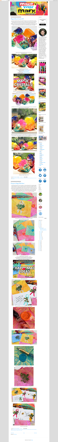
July (40, 233)
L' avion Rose (40, 147)
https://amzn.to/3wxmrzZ (25, 71)
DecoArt (14, 429)
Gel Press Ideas (19, 429)
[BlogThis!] (24, 428)
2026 (40, 221)
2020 (40, 240)
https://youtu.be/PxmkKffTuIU (32, 279)
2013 (40, 248)
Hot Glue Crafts (33, 429)
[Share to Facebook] (25, 428)
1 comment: (21, 428)
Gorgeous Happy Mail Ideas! (17, 183)
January (41, 239)
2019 (40, 241)
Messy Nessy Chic (41, 145)
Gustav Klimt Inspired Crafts (24, 429)
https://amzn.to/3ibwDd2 (26, 73)
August (41, 232)
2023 (40, 224)
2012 (40, 249)
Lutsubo (40, 151)
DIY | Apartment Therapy (42, 162)
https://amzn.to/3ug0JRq (27, 72)
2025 (40, 222)
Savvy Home (40, 160)
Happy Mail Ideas (29, 429)
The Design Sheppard (41, 149)
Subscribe (42, 24)
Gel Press (16, 429)
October (41, 231)
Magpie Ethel (40, 158)
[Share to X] (25, 428)
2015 (40, 246)
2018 (40, 242)
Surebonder (14, 430)
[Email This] (23, 428)
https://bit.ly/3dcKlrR (26, 70)
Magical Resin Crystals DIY (17, 19)
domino (40, 165)
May (40, 234)
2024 (40, 223)
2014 (40, 247)
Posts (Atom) (15, 434)
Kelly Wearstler (41, 164)
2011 (40, 250)
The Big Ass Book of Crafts (19, 430)
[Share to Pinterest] (26, 428)
